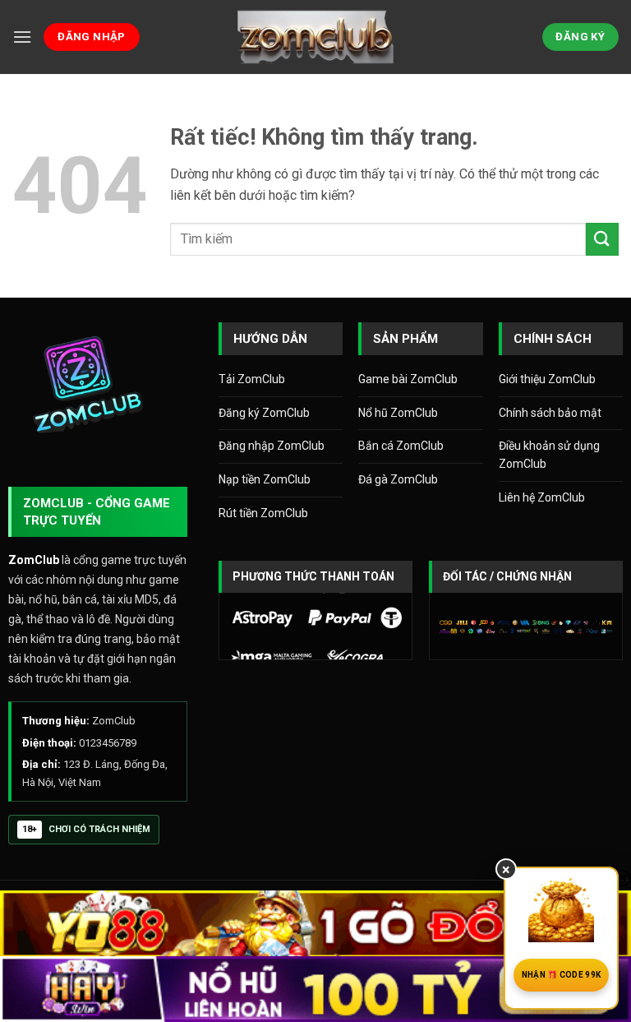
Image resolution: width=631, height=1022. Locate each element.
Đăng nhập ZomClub (272, 445)
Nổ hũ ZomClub (398, 412)
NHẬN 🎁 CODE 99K (561, 974)
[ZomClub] (315, 36)
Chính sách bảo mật (550, 412)
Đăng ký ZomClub (264, 412)
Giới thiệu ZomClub (547, 379)
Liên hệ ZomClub (542, 497)
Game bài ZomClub (408, 379)
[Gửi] (602, 239)
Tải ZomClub (252, 379)
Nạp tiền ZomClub (265, 479)
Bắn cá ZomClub (401, 445)
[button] (22, 36)
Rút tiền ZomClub (263, 513)
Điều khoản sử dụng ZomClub (549, 454)
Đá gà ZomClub (398, 479)
